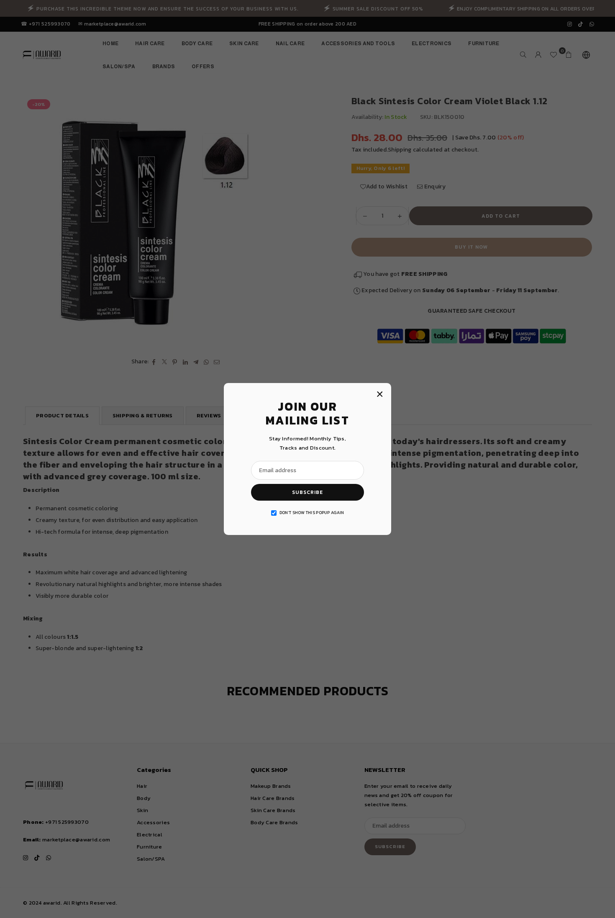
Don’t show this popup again (311, 512)
